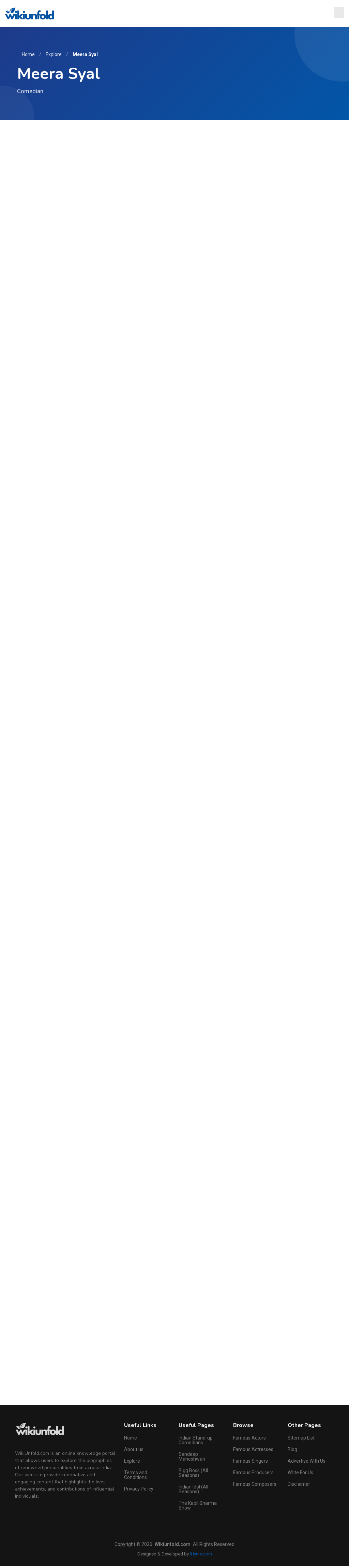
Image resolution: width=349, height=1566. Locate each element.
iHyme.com (201, 1553)
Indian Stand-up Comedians (196, 1440)
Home (28, 54)
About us (133, 1449)
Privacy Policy (138, 1488)
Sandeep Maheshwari (192, 1456)
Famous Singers (250, 1461)
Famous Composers (254, 1484)
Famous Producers (253, 1472)
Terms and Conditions (135, 1475)
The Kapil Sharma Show (198, 1505)
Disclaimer (299, 1484)
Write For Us (300, 1472)
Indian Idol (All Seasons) (193, 1489)
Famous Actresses (253, 1449)
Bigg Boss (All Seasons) (193, 1473)
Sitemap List (301, 1437)
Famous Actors (249, 1437)
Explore (54, 54)
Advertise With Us (306, 1461)
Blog (292, 1449)
